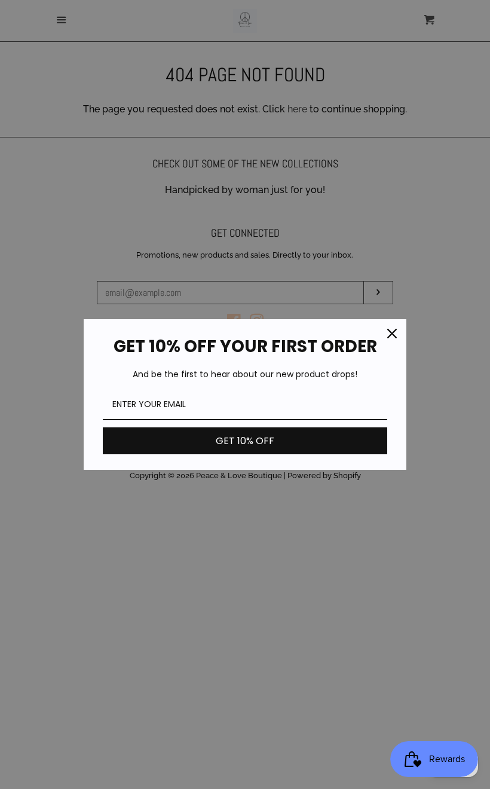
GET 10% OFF (245, 441)
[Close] (392, 333)
